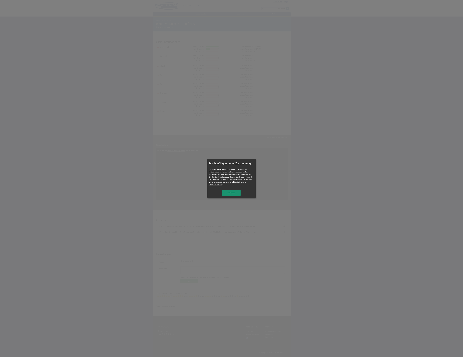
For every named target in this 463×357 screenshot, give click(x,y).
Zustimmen (231, 193)
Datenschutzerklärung (216, 185)
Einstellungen (231, 180)
